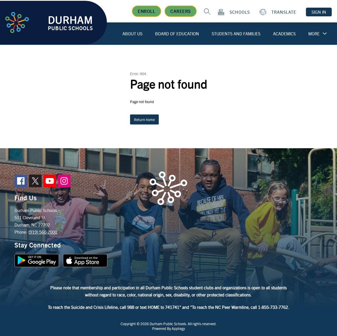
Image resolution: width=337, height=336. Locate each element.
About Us (132, 33)
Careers (180, 11)
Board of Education (177, 33)
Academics (284, 33)
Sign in (318, 12)
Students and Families (236, 33)
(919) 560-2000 (42, 232)
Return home (144, 119)
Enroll (146, 11)
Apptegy (178, 328)
